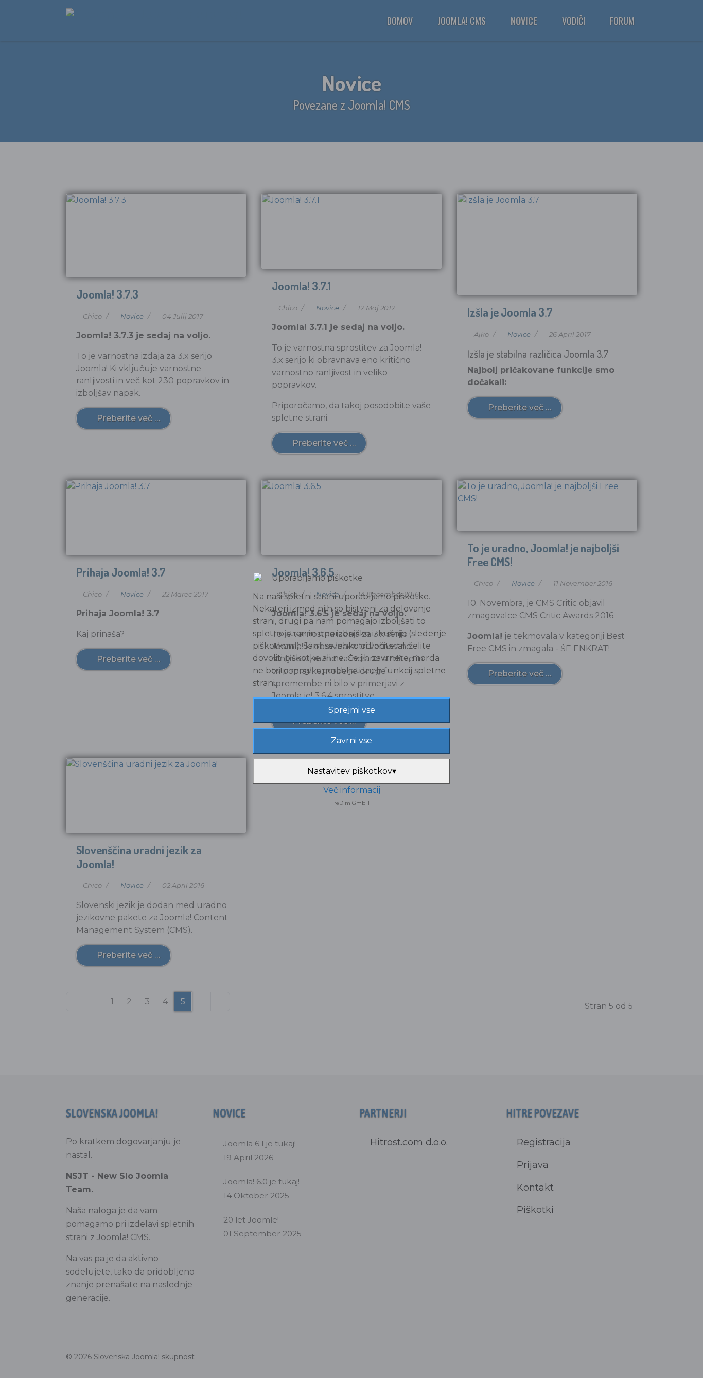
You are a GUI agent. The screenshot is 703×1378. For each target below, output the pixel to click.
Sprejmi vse (351, 710)
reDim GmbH (352, 802)
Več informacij (351, 790)
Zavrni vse (351, 740)
